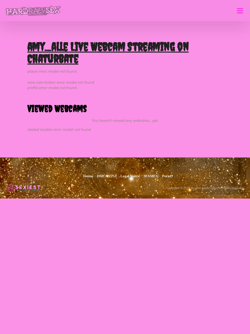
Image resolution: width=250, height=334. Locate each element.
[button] (240, 11)
